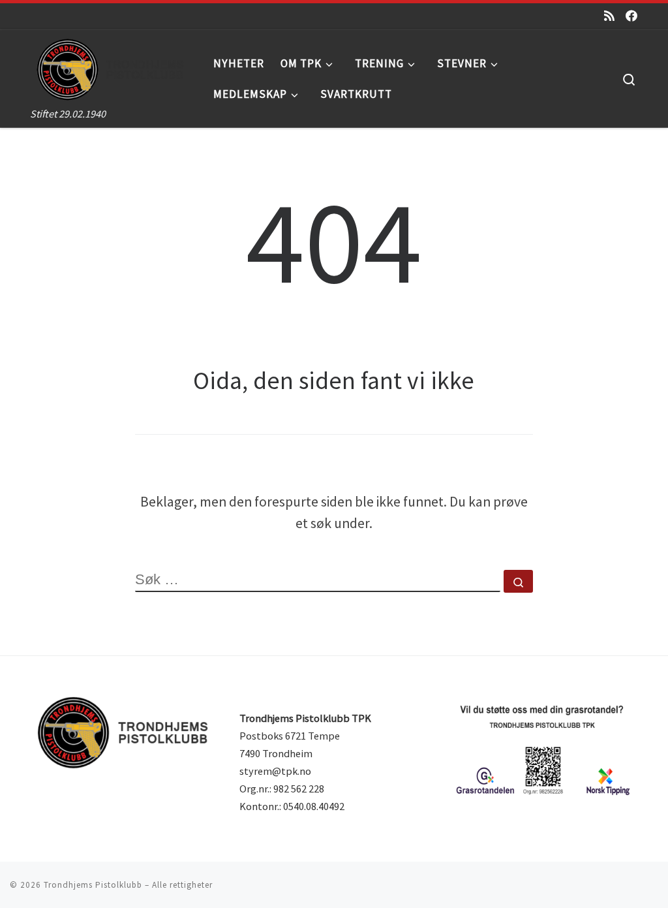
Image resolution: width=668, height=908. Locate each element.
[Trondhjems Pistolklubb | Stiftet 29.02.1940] (112, 67)
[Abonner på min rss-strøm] (609, 16)
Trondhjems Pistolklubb (93, 884)
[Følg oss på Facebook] (631, 16)
